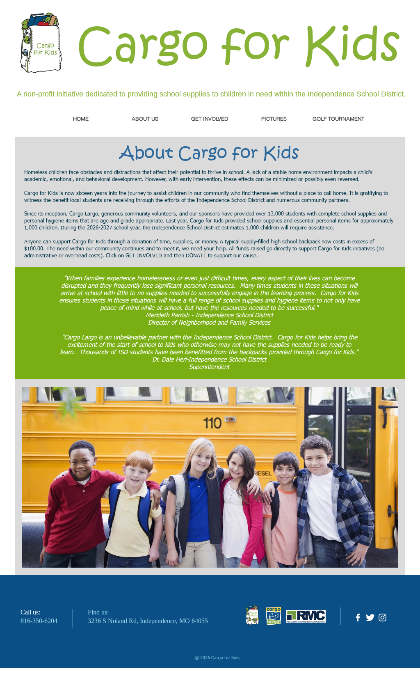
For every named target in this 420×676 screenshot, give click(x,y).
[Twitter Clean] (370, 617)
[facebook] (358, 617)
